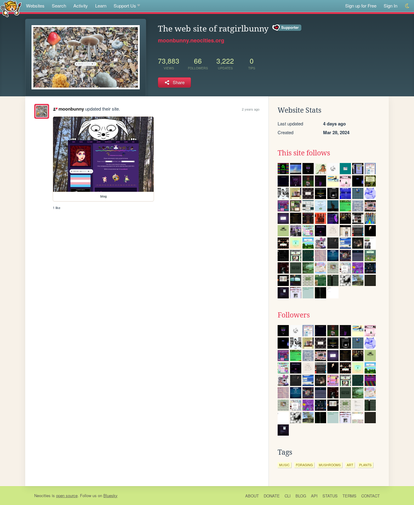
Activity (80, 5)
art (350, 465)
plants (365, 465)
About (252, 496)
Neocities (42, 495)
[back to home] (11, 8)
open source (67, 495)
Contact (370, 496)
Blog (300, 496)
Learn (100, 5)
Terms (349, 496)
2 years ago (250, 109)
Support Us (125, 5)
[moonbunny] (41, 111)
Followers (294, 315)
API (314, 496)
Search (59, 5)
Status (330, 496)
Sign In (390, 5)
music (284, 465)
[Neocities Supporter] (287, 28)
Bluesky (110, 495)
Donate (272, 496)
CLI (288, 496)
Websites (35, 5)
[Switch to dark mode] (407, 6)
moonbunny (71, 108)
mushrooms (330, 465)
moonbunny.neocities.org (191, 40)
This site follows (304, 153)
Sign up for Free (360, 5)
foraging (304, 465)
